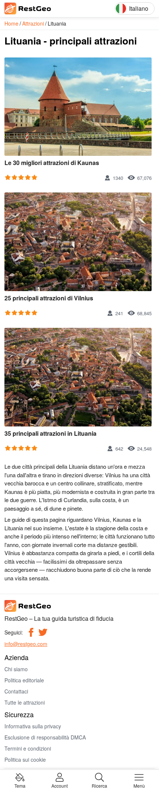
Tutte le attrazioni (24, 702)
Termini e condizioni (27, 748)
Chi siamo (16, 669)
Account (59, 785)
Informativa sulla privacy (32, 726)
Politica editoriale (24, 680)
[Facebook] (31, 632)
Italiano (138, 8)
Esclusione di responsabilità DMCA (45, 737)
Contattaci (16, 691)
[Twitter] (42, 632)
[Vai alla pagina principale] (37, 8)
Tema (20, 785)
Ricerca (99, 785)
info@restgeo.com (25, 643)
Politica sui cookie (25, 759)
